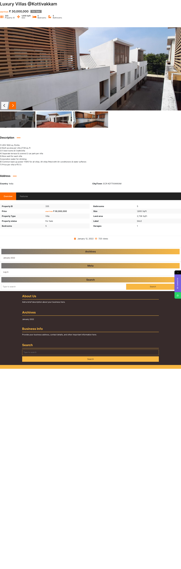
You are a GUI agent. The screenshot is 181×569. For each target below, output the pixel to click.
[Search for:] (63, 287)
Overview (8, 196)
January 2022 (9, 258)
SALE (139, 221)
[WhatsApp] (177, 295)
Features (24, 196)
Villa (47, 216)
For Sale (49, 221)
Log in (5, 272)
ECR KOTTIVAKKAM (112, 183)
